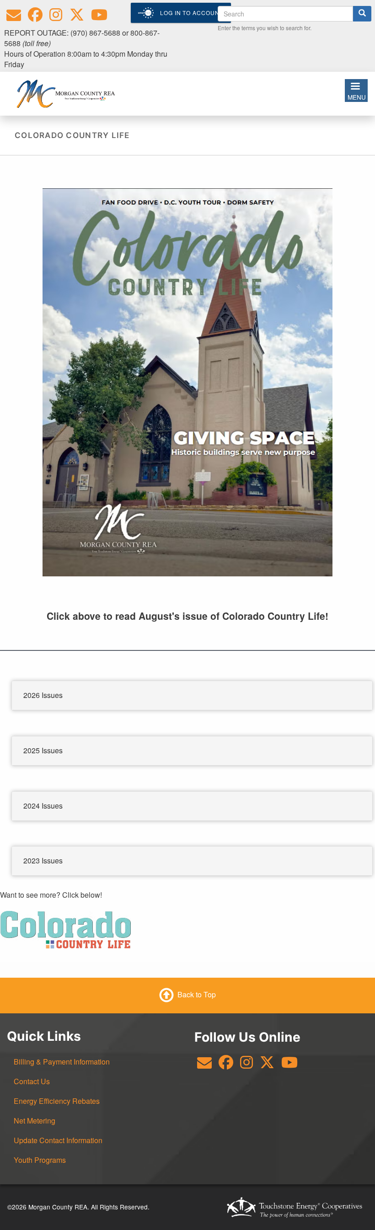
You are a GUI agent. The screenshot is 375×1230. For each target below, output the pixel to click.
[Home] (65, 92)
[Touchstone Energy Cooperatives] (294, 1207)
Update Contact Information (58, 1140)
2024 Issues (43, 805)
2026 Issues (43, 695)
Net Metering (34, 1120)
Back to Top (196, 994)
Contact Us (32, 1081)
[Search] (362, 13)
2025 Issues (43, 750)
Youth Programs (40, 1160)
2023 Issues (43, 860)
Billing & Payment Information (62, 1061)
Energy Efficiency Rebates (57, 1101)
